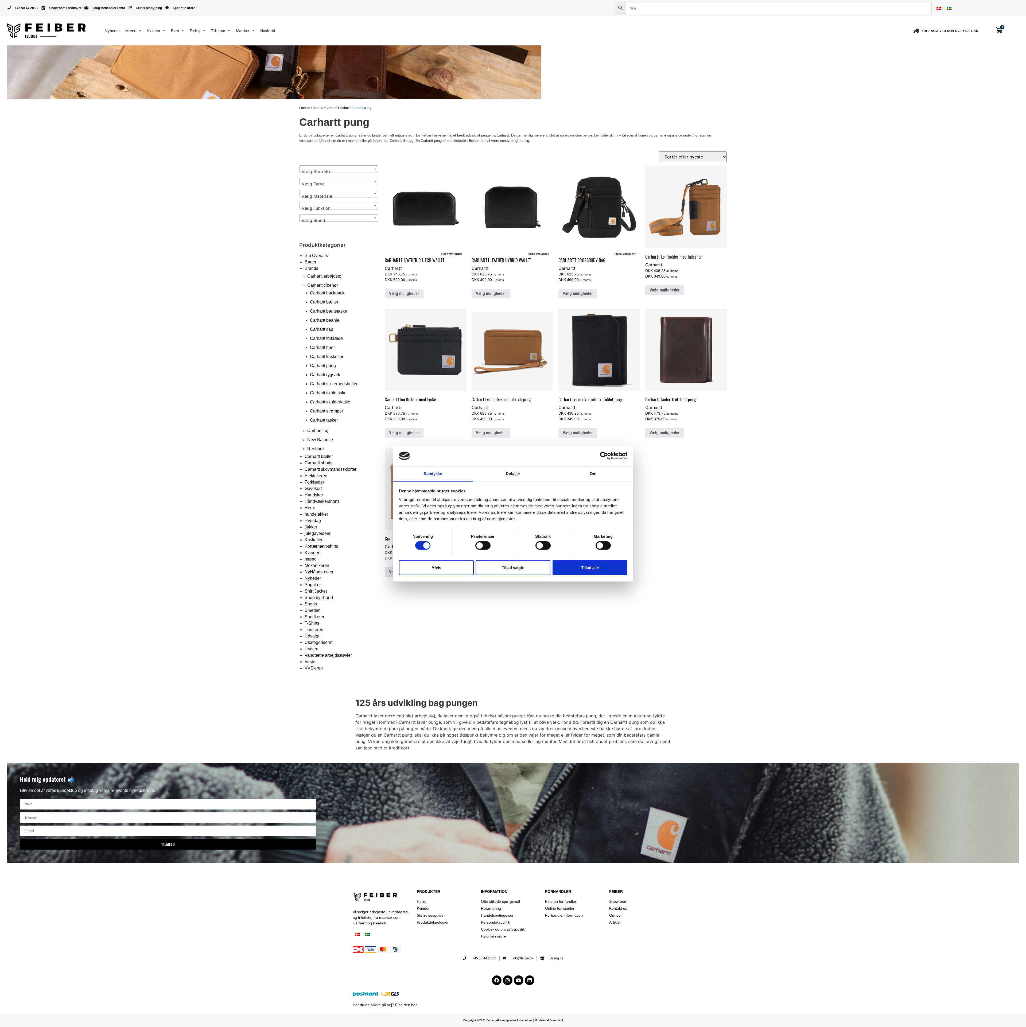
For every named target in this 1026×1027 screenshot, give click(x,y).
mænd (311, 559)
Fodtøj (195, 30)
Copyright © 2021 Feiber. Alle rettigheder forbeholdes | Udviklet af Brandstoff (513, 1020)
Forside (304, 108)
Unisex (311, 649)
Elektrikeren (316, 475)
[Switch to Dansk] (939, 8)
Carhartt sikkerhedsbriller (333, 384)
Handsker (314, 495)
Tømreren (314, 629)
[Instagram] (507, 980)
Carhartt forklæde (326, 338)
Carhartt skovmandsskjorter (330, 469)
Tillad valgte (513, 567)
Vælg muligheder (404, 293)
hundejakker (316, 514)
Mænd (131, 30)
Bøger (310, 262)
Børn (175, 30)
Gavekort (313, 488)
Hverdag (313, 520)
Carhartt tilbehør (337, 108)
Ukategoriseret (318, 642)
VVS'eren (314, 668)
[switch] (483, 545)
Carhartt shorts (318, 463)
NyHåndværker (319, 572)
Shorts (311, 604)
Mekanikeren (317, 565)
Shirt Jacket (316, 591)
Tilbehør (218, 30)
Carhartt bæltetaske (328, 311)
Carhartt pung (323, 365)
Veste (310, 661)
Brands (318, 108)
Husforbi (267, 30)
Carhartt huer (322, 347)
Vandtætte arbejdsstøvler (328, 655)
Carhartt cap (321, 329)
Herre (310, 507)
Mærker (243, 30)
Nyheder (112, 30)
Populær (313, 584)
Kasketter (313, 540)
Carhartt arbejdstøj (325, 276)
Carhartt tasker (324, 420)
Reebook (316, 448)
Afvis (436, 567)
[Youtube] (518, 980)
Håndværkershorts (322, 501)
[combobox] (338, 169)
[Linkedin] (529, 980)
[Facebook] (497, 980)
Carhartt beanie (324, 320)
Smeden (313, 610)
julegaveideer (318, 533)
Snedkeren (315, 616)
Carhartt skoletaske (328, 393)
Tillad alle (590, 567)
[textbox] (339, 171)
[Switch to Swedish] (949, 8)
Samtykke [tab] (433, 473)
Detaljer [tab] (513, 473)
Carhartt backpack (327, 293)
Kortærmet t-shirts (321, 546)
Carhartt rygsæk (325, 374)
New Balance (320, 439)
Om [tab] (593, 473)
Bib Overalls (316, 255)
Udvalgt (312, 636)
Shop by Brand (319, 597)
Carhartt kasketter (326, 356)
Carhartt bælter (324, 302)
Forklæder (314, 482)
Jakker (311, 527)
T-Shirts (312, 623)
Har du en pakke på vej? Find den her (385, 1005)
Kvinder (153, 30)
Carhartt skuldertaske (330, 402)
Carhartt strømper (326, 411)
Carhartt (393, 268)
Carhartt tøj (317, 430)
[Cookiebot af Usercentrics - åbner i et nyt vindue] (604, 456)
